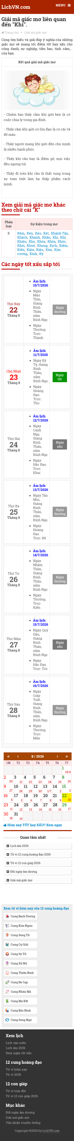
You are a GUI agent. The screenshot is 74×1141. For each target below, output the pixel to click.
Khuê (31, 245)
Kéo (38, 233)
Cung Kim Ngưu (21, 926)
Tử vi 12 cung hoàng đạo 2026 (30, 854)
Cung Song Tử (20, 935)
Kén (30, 233)
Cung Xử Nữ (19, 963)
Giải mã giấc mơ (35, 32)
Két (46, 233)
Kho (32, 241)
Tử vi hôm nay (16, 1069)
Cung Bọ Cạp (19, 982)
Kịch (53, 245)
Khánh (35, 237)
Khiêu (22, 241)
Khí (55, 237)
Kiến (20, 249)
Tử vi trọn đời (16, 1091)
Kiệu (39, 249)
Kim (49, 249)
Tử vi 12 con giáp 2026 (24, 863)
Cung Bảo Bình (21, 1010)
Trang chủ (12, 32)
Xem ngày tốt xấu (18, 1053)
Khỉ (63, 237)
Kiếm (63, 245)
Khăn (46, 237)
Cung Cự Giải (19, 944)
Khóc (62, 241)
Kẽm (20, 233)
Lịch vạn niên (16, 1043)
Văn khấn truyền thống (23, 1123)
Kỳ (41, 254)
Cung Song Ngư (21, 1020)
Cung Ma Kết (19, 1001)
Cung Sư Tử (18, 954)
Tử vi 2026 (13, 1074)
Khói (20, 245)
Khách (22, 237)
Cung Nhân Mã (21, 992)
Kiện (30, 249)
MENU (60, 5)
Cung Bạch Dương (23, 916)
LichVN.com (15, 7)
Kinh (33, 254)
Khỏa (51, 241)
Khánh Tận (59, 233)
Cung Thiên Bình (22, 973)
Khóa (41, 241)
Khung (42, 245)
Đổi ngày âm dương (23, 872)
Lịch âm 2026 (19, 846)
